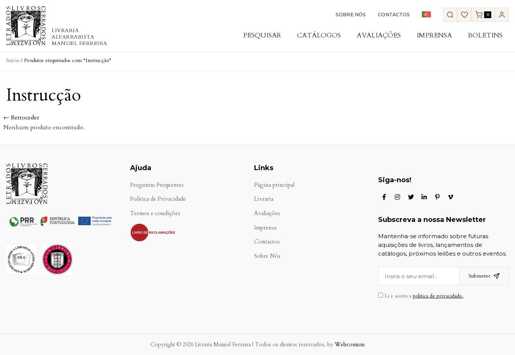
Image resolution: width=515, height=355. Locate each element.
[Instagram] (397, 197)
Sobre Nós (351, 14)
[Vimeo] (450, 197)
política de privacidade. (438, 296)
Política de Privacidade (158, 199)
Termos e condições (155, 213)
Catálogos (319, 35)
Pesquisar (262, 35)
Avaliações (379, 35)
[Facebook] (384, 197)
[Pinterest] (437, 197)
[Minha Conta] (502, 15)
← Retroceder (21, 117)
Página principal (274, 185)
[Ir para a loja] (450, 15)
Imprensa (434, 35)
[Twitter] (411, 197)
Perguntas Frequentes (157, 185)
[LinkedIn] (424, 197)
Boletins (485, 35)
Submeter (479, 275)
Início (12, 60)
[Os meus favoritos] (464, 15)
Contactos (394, 14)
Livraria (263, 199)
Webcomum (350, 344)
